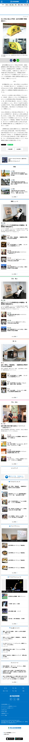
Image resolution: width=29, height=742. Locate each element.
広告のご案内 (4, 711)
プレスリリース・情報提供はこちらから (9, 706)
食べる (7, 4)
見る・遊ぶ (12, 4)
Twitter (14, 699)
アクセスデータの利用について (7, 707)
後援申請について (5, 713)
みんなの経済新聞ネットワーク (14, 728)
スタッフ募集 (4, 715)
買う (16, 4)
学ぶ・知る (26, 4)
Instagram (18, 699)
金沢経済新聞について (6, 704)
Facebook (10, 699)
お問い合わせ (4, 709)
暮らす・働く (20, 4)
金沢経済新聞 (14, 2)
